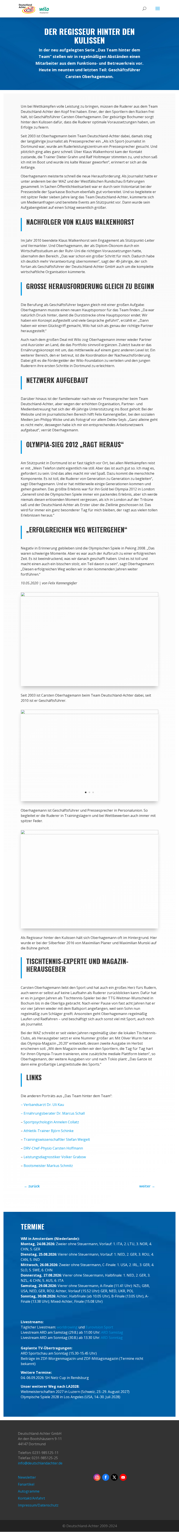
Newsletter (27, 1477)
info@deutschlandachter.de (40, 1463)
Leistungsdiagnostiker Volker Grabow (55, 1157)
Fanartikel (26, 1484)
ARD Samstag (112, 1332)
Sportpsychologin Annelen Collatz (51, 1122)
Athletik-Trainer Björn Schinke (49, 1130)
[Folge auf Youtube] (123, 1477)
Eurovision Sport (99, 1327)
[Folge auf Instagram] (96, 1477)
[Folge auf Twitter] (114, 1477)
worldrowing (67, 1327)
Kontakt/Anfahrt (31, 1498)
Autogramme (29, 1491)
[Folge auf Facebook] (105, 1477)
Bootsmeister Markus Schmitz (48, 1165)
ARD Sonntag (112, 1337)
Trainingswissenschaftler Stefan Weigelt (57, 1139)
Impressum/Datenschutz (38, 1505)
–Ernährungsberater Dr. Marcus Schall (53, 1113)
